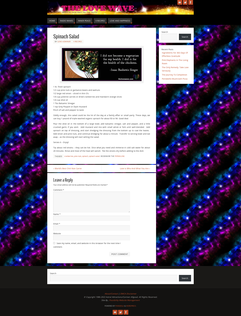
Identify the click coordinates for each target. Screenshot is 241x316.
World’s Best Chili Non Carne (67, 168)
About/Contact (111, 293)
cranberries (68, 156)
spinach (85, 156)
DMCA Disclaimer (128, 293)
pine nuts (77, 156)
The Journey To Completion (174, 74)
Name (57, 214)
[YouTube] (179, 2)
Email (56, 223)
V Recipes (77, 41)
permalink (120, 156)
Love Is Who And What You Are (135, 168)
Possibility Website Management (124, 300)
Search (165, 32)
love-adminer (64, 41)
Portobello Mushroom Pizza (174, 78)
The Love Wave (97, 8)
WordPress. (131, 306)
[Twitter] (185, 2)
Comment (58, 190)
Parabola (119, 306)
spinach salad (94, 156)
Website (57, 233)
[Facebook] (190, 2)
